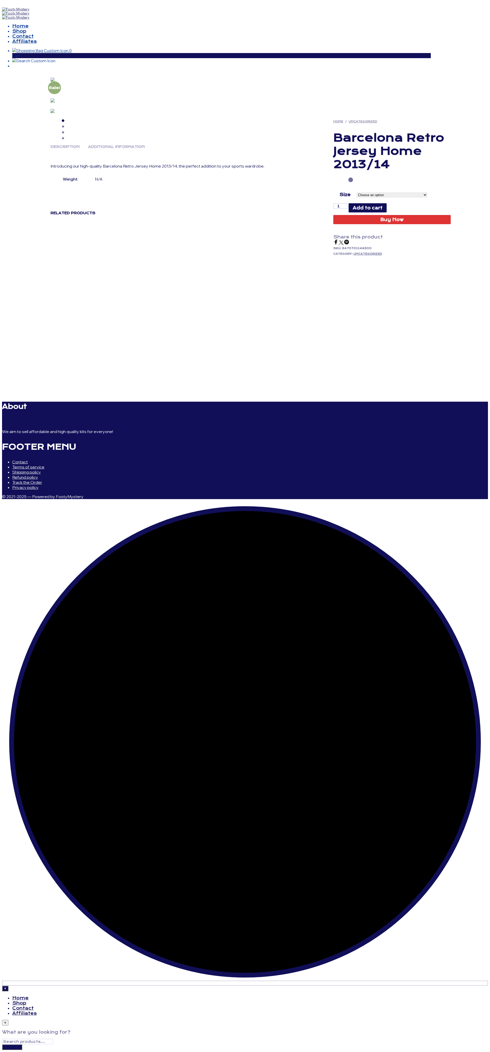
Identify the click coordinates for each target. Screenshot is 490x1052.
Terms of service (28, 467)
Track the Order (27, 482)
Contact (23, 36)
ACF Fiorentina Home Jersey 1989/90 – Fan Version (392, 337)
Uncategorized (363, 121)
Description (65, 147)
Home (20, 26)
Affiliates (24, 41)
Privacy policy (25, 487)
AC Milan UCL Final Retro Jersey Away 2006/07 (289, 337)
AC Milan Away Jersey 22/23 (179, 335)
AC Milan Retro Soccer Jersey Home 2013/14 (93, 335)
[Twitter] (341, 243)
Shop (19, 31)
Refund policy (25, 477)
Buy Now (392, 219)
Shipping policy (26, 472)
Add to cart (368, 207)
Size (345, 194)
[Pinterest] (346, 243)
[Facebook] (336, 243)
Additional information (116, 147)
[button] (42, 50)
